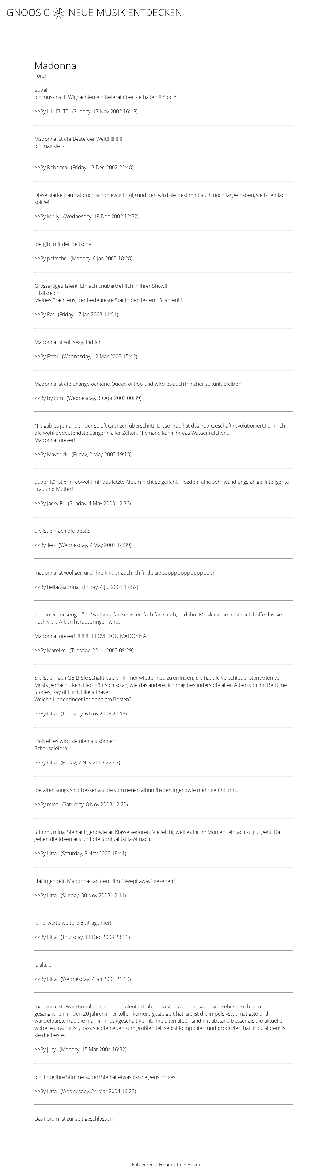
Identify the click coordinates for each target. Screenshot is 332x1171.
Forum (165, 1164)
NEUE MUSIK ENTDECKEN (125, 12)
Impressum (188, 1164)
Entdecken (143, 1164)
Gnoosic (28, 12)
